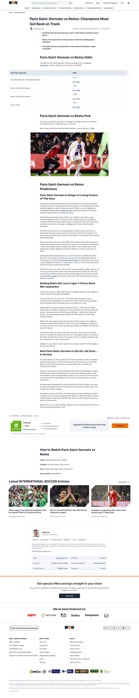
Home (10, 12)
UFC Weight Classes (16, 645)
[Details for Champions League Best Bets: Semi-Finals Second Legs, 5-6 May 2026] (110, 496)
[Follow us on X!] (110, 628)
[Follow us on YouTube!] (114, 628)
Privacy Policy (75, 645)
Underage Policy (76, 652)
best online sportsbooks (69, 260)
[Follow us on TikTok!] (128, 628)
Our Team (43, 649)
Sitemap (42, 662)
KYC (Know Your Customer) (80, 659)
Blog (122, 3)
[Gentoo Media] (67, 671)
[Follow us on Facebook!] (105, 628)
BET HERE (76, 82)
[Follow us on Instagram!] (119, 628)
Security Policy (75, 662)
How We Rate (44, 652)
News (98, 3)
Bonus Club (89, 3)
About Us (43, 642)
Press (41, 659)
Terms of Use (74, 649)
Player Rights (74, 655)
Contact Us (44, 645)
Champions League (50, 276)
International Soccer (19, 12)
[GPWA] (94, 671)
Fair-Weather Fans (15, 649)
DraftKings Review (29, 429)
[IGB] (54, 671)
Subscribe (69, 596)
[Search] (70, 3)
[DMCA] (35, 671)
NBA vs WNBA (14, 642)
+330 (92, 128)
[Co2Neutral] (104, 671)
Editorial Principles (76, 642)
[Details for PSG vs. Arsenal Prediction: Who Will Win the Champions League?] (69, 496)
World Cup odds (66, 210)
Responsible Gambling (110, 3)
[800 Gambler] (82, 671)
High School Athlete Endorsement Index (23, 655)
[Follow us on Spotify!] (123, 628)
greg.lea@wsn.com (62, 558)
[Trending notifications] (128, 3)
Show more (123, 482)
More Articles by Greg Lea (41, 551)
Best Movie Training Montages (20, 652)
